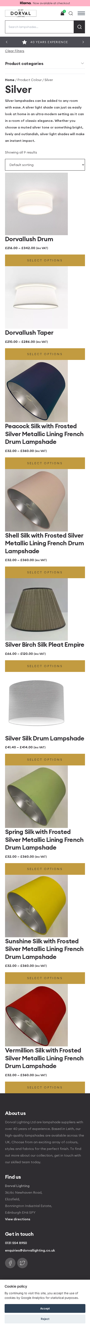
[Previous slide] (6, 42)
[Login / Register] (53, 13)
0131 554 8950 (16, 1243)
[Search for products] (79, 26)
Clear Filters (14, 51)
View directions (17, 1219)
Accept (45, 1308)
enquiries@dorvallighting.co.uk (30, 1250)
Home (9, 80)
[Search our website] (70, 13)
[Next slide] (83, 42)
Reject (45, 1319)
